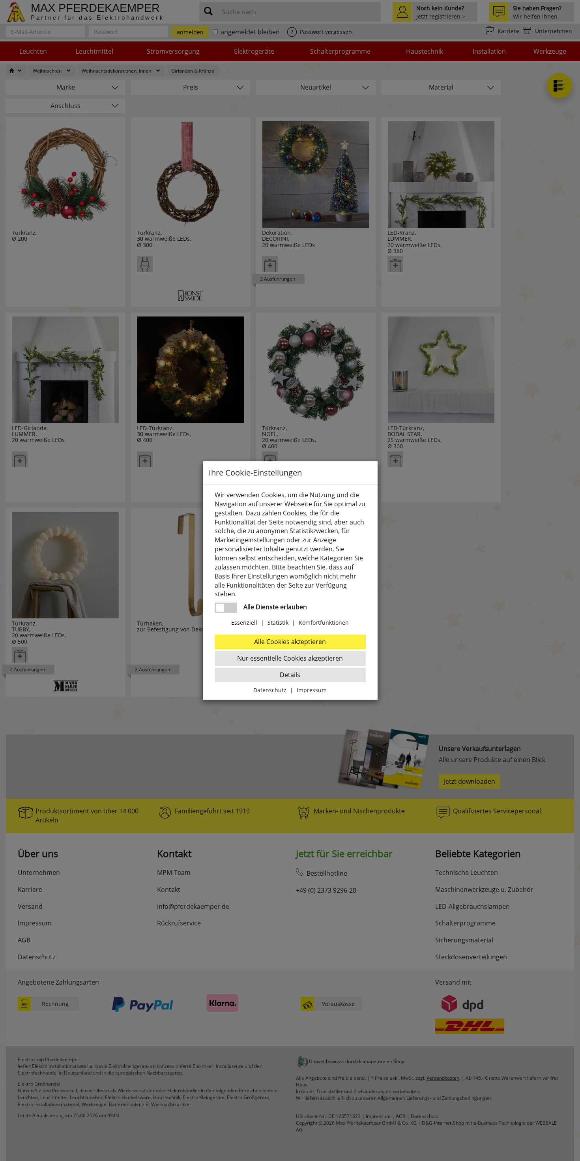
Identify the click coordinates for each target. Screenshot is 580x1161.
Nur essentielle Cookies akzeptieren (290, 658)
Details (290, 674)
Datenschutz (269, 690)
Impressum (312, 690)
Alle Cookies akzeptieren (290, 641)
